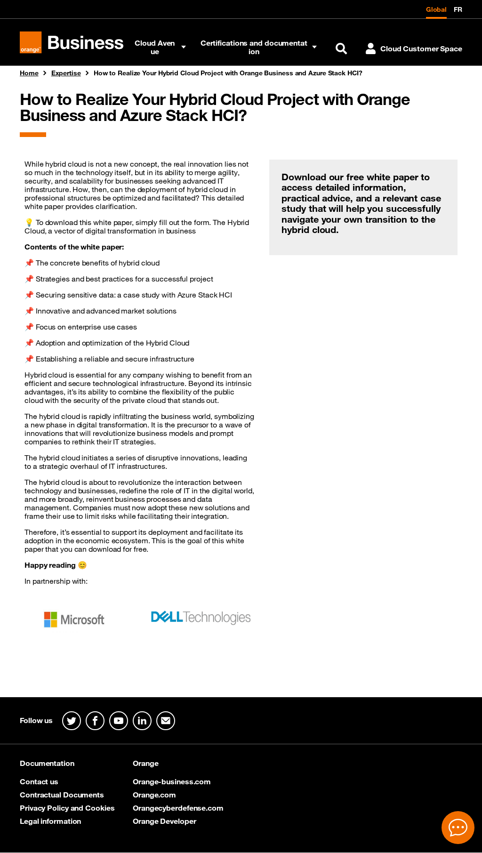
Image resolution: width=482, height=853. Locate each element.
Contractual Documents (62, 794)
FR (458, 9)
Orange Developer (164, 821)
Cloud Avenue (155, 47)
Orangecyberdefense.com (178, 808)
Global (436, 9)
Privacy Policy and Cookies (67, 808)
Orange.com (154, 794)
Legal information (50, 821)
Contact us (39, 781)
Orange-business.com (172, 781)
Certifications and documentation (254, 47)
